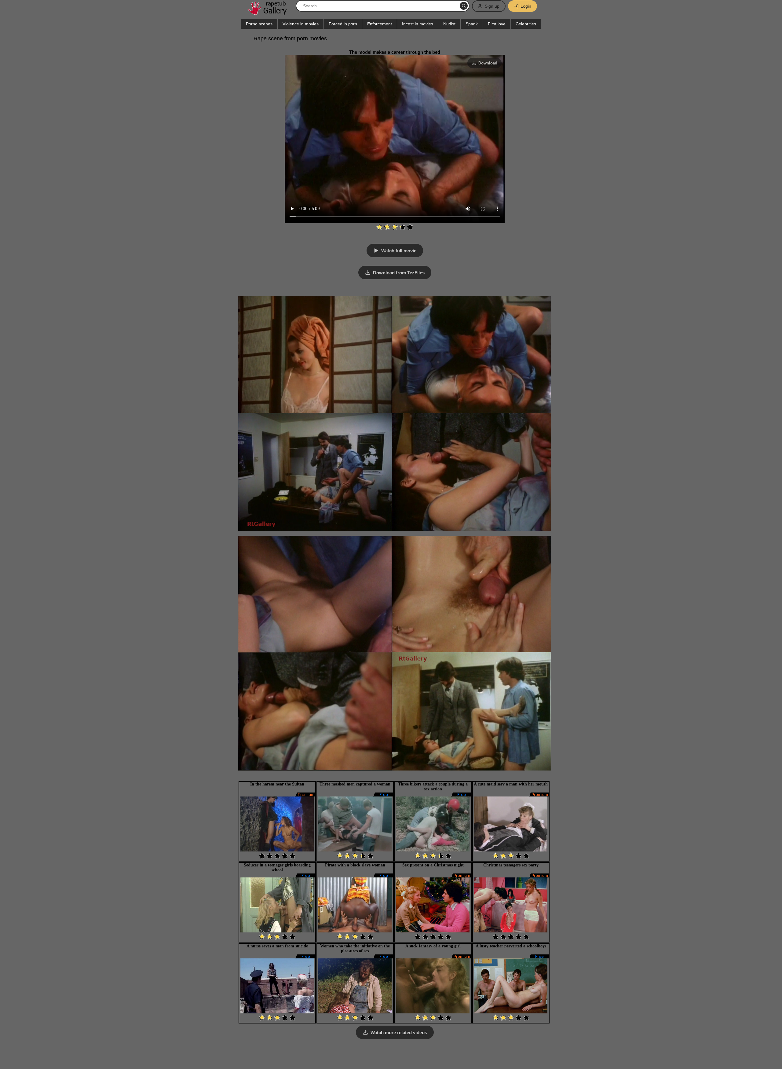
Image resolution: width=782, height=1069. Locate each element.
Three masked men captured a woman (355, 784)
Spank (472, 23)
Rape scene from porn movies (290, 38)
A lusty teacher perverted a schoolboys (511, 946)
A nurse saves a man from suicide (277, 946)
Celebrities (526, 23)
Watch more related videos (399, 1032)
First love (497, 23)
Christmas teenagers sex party (511, 865)
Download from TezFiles (399, 272)
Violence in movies (301, 23)
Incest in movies (417, 23)
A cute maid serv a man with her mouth (511, 784)
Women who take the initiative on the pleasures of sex (355, 948)
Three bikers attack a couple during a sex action (433, 786)
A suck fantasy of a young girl (433, 946)
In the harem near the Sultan (277, 784)
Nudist (449, 23)
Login (526, 6)
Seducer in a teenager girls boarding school (277, 867)
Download (487, 63)
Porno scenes (259, 23)
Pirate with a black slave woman (355, 865)
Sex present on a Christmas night (433, 865)
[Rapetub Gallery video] (270, 13)
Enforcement (379, 23)
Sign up (492, 6)
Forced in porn (343, 23)
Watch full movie (398, 250)
